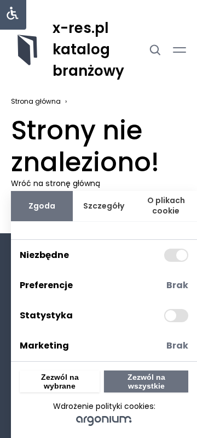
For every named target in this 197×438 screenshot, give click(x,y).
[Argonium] (104, 420)
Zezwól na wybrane (60, 381)
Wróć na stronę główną (55, 183)
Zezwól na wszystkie (146, 381)
